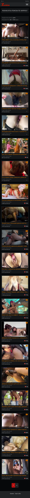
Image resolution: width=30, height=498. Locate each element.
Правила (12, 493)
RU (2, 1)
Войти (27, 1)
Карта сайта (18, 493)
